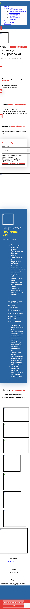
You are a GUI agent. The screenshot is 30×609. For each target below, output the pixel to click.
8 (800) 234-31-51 (13, 562)
